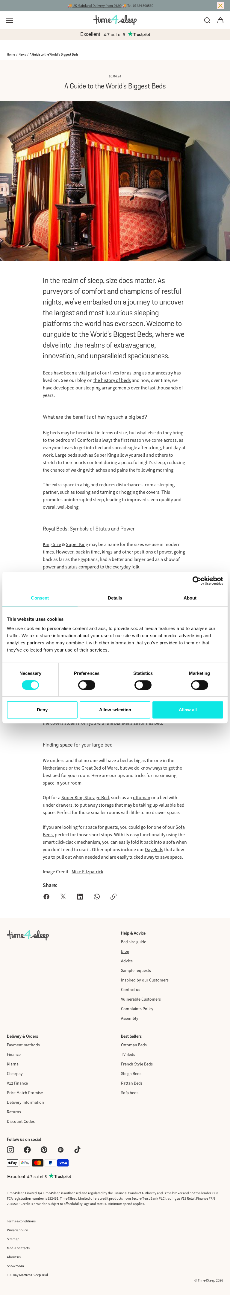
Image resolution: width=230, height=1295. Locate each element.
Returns (14, 1111)
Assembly (129, 1018)
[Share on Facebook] (46, 896)
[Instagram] (10, 1149)
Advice (127, 961)
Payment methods (23, 1045)
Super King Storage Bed (85, 797)
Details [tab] (115, 597)
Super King (77, 544)
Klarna (13, 1064)
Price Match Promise (25, 1092)
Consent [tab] (40, 597)
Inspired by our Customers (145, 980)
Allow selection (115, 709)
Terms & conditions (21, 1221)
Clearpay (15, 1073)
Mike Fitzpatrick (87, 871)
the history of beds (112, 380)
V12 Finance (17, 1083)
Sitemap (13, 1239)
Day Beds (154, 849)
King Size (52, 544)
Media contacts (18, 1248)
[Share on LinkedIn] (80, 896)
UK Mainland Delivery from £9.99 (97, 5)
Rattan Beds (132, 1083)
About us (14, 1257)
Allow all (188, 709)
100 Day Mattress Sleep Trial (27, 1275)
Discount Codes (21, 1121)
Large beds (66, 455)
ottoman (141, 797)
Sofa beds (129, 1092)
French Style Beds (137, 1064)
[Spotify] (60, 1149)
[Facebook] (27, 1149)
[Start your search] (207, 20)
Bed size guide (133, 941)
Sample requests (136, 970)
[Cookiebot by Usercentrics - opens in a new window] (197, 580)
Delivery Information (25, 1102)
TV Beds (128, 1054)
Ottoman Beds (134, 1045)
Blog (125, 951)
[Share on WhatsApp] (96, 896)
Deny (42, 709)
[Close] (220, 5)
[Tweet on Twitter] (63, 896)
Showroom (15, 1266)
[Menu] (9, 20)
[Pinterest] (44, 1149)
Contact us (130, 989)
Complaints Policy (137, 1008)
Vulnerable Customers (141, 999)
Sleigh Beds (131, 1073)
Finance (14, 1054)
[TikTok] (77, 1149)
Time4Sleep (206, 1280)
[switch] (86, 685)
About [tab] (190, 597)
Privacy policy (17, 1230)
